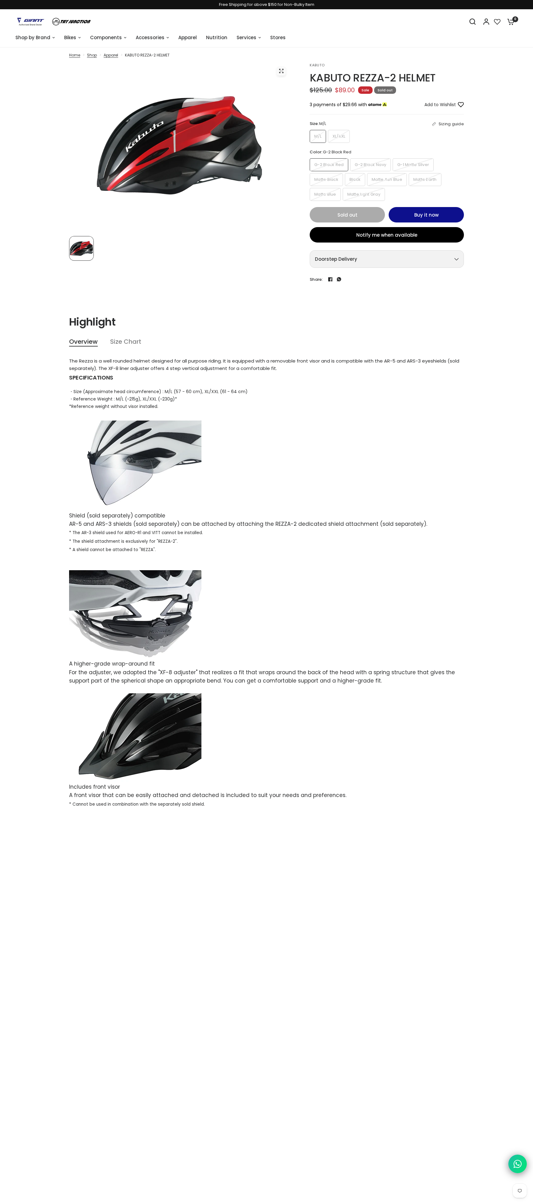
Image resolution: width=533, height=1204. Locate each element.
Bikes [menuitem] (70, 37)
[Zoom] (281, 71)
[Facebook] (330, 279)
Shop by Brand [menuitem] (32, 37)
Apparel (111, 55)
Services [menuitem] (246, 37)
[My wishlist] (497, 21)
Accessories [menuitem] (150, 37)
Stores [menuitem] (278, 37)
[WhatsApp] (339, 279)
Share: (316, 279)
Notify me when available (386, 235)
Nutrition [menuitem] (216, 37)
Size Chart (125, 342)
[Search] (472, 21)
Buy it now (426, 215)
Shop (92, 55)
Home (74, 55)
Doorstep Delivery (336, 259)
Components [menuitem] (106, 37)
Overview (83, 342)
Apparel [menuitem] (187, 37)
